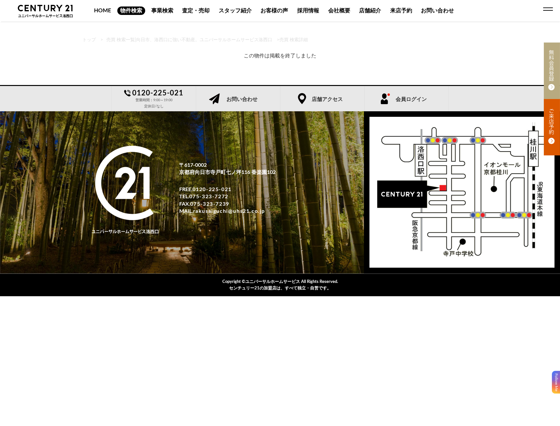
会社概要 (339, 10)
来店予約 (401, 10)
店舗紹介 (370, 10)
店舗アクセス (327, 99)
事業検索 (162, 10)
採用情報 (308, 10)
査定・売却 (196, 10)
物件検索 (131, 10)
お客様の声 (274, 10)
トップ (89, 40)
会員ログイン (411, 99)
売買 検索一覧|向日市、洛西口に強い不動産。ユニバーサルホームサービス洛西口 (189, 40)
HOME (102, 10)
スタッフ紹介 (235, 10)
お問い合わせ (437, 10)
